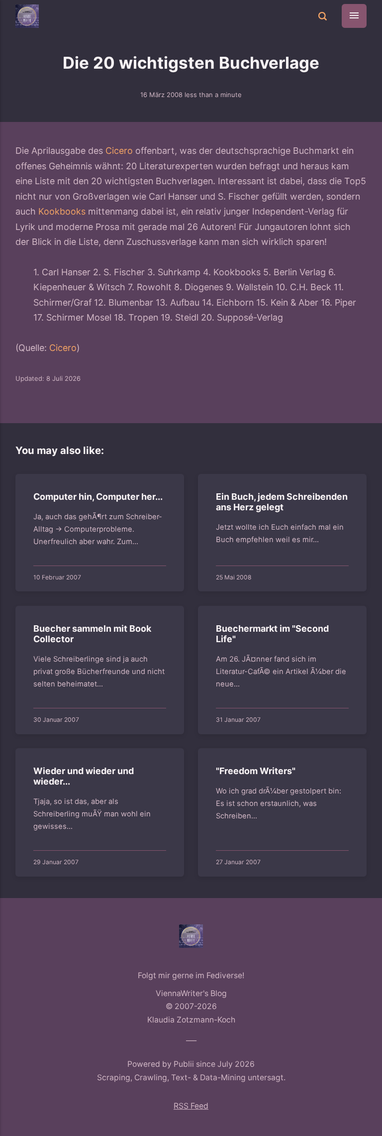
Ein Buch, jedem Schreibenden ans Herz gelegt (282, 502)
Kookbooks (62, 211)
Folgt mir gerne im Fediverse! (191, 975)
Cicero (119, 150)
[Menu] (354, 16)
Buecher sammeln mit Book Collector (92, 634)
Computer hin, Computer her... (98, 496)
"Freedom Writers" (255, 771)
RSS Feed (191, 1106)
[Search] (323, 16)
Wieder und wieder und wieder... (83, 776)
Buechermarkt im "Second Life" (272, 634)
